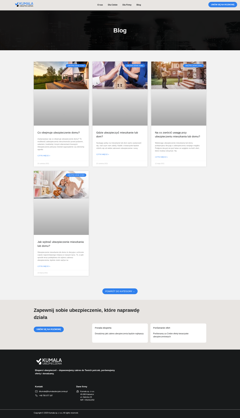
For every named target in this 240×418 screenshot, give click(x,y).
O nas (100, 5)
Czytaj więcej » (44, 156)
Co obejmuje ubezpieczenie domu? (59, 132)
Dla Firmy (127, 5)
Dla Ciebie (113, 5)
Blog (138, 5)
